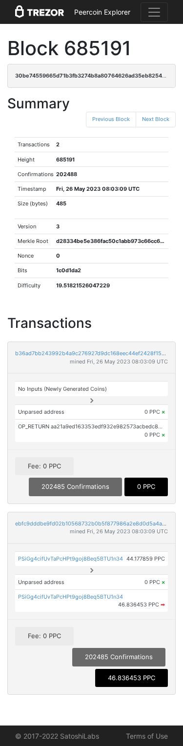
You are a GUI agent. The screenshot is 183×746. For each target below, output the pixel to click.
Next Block (155, 119)
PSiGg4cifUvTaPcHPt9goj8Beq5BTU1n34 (70, 558)
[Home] (39, 12)
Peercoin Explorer (102, 12)
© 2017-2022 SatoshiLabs (57, 736)
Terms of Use (147, 736)
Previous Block (111, 119)
